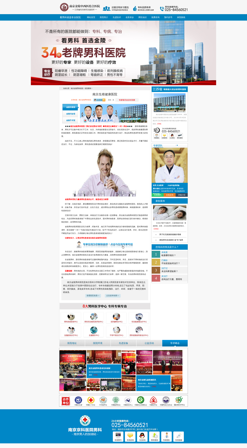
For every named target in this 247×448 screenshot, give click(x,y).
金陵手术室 (70, 120)
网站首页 (91, 17)
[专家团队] (157, 136)
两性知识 (142, 17)
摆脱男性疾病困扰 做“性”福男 (171, 240)
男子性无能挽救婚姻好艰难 (170, 234)
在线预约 (157, 195)
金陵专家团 (70, 107)
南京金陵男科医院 (77, 88)
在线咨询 (169, 195)
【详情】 (156, 229)
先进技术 (117, 17)
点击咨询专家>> (112, 296)
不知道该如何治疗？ (170, 261)
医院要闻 (88, 88)
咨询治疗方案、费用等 (171, 277)
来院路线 (181, 17)
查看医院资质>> (93, 296)
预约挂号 (168, 17)
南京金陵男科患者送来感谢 (99, 368)
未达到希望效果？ (169, 269)
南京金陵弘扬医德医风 (147, 380)
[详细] (159, 124)
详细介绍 (181, 195)
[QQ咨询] (172, 136)
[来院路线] (180, 136)
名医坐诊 (130, 17)
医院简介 (104, 17)
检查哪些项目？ (168, 253)
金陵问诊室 (70, 114)
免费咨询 (155, 17)
